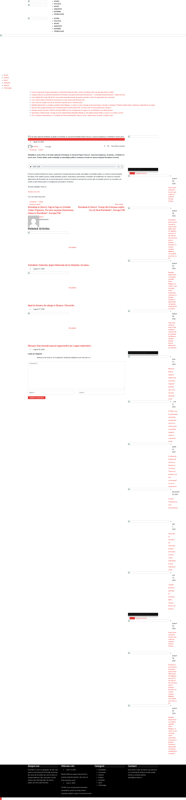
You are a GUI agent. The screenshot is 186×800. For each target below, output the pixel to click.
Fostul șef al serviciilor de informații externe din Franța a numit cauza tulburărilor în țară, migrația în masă (172, 552)
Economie (101, 772)
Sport (56, 6)
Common (143, 173)
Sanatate (58, 9)
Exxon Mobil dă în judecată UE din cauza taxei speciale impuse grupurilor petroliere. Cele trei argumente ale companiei (73, 97)
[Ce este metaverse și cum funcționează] (148, 504)
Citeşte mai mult (34, 192)
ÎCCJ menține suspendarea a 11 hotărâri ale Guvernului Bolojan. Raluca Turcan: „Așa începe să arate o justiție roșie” (72, 115)
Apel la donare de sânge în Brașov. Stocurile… (52, 305)
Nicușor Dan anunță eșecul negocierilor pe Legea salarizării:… (60, 345)
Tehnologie (59, 14)
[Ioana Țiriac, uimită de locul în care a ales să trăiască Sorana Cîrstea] (148, 191)
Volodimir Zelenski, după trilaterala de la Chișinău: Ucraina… (59, 265)
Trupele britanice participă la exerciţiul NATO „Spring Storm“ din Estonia (171, 597)
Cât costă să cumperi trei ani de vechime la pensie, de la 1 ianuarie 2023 (57, 102)
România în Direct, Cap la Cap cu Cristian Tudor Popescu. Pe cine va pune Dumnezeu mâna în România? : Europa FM (51, 210)
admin (41, 217)
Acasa (56, 1)
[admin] (42, 147)
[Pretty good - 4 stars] (33, 357)
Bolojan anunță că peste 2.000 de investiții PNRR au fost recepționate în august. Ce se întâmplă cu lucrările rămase (72, 110)
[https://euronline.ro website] (40, 147)
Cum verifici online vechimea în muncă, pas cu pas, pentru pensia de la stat (58, 100)
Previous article (35, 204)
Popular (137, 173)
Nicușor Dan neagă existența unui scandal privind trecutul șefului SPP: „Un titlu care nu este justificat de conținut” (71, 108)
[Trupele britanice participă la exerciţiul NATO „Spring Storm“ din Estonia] (148, 587)
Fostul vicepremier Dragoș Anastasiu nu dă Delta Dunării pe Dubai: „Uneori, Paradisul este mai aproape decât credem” (73, 92)
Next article (119, 204)
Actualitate (32, 139)
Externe (57, 12)
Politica (57, 4)
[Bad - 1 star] (28, 357)
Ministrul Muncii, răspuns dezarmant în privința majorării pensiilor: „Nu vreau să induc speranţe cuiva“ (172, 384)
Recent (132, 173)
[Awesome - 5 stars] (35, 357)
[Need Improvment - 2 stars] (30, 357)
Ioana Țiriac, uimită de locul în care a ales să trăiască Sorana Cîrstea (172, 194)
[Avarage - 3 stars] (31, 357)
